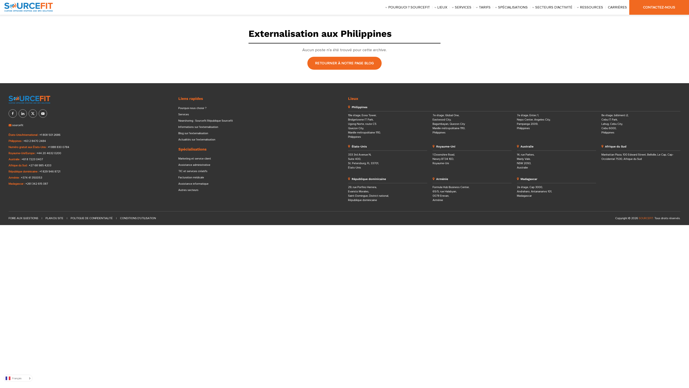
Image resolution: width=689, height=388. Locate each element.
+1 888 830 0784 (58, 147)
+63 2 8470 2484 (35, 141)
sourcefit (17, 125)
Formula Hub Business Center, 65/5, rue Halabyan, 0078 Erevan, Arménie (451, 194)
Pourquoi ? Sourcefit (409, 7)
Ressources (591, 7)
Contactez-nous (659, 7)
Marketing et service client (194, 158)
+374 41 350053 (31, 177)
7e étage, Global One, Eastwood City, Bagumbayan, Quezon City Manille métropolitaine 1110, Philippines (449, 124)
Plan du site (54, 218)
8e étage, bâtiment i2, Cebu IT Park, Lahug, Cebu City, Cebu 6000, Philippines (615, 124)
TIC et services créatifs (192, 171)
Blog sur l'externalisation (193, 133)
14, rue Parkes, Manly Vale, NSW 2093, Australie (526, 161)
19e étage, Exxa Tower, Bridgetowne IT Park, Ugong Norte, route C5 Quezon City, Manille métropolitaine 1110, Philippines (364, 126)
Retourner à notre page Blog (344, 63)
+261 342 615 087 (36, 183)
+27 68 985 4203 (40, 165)
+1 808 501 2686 (49, 134)
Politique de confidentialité (92, 218)
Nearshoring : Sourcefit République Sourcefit (205, 120)
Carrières (617, 7)
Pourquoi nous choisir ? (192, 108)
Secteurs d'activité (553, 7)
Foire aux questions (23, 218)
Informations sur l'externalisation (198, 127)
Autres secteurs (188, 190)
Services (463, 7)
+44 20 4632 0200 (49, 153)
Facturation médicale (191, 177)
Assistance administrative (194, 164)
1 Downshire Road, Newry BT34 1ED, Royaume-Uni (444, 159)
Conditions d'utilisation (138, 218)
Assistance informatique (193, 183)
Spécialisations (513, 7)
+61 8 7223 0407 (32, 159)
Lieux (442, 7)
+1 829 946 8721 (49, 171)
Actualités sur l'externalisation (196, 139)
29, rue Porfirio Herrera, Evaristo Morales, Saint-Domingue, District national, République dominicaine (368, 194)
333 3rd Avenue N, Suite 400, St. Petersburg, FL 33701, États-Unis (363, 161)
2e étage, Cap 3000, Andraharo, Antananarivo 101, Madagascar (534, 191)
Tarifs (485, 7)
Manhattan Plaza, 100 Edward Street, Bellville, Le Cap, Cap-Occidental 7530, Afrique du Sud (637, 156)
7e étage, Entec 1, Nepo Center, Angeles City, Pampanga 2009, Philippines (533, 122)
